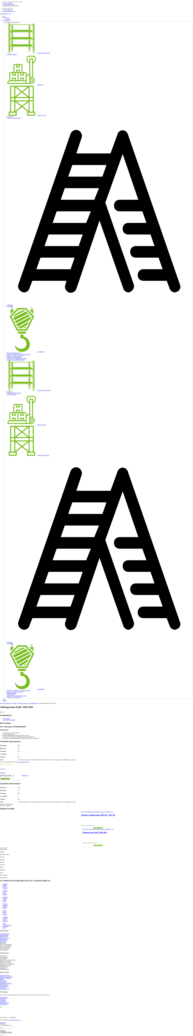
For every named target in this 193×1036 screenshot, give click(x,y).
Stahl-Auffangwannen (33, 703)
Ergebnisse (3, 1030)
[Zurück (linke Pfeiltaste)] (0, 1035)
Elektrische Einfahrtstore (6, 983)
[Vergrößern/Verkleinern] (0, 1034)
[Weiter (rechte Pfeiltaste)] (2, 1035)
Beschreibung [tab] (6, 718)
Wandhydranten (4, 939)
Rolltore (2, 979)
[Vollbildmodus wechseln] (2, 1034)
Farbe (1, 775)
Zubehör (14, 703)
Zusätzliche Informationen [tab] (9, 720)
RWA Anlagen (3, 940)
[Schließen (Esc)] (5, 1034)
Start (1, 703)
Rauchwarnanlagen (4, 937)
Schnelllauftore (3, 981)
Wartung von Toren (4, 989)
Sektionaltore (3, 982)
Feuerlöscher (3, 942)
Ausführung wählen (98, 828)
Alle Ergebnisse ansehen (6, 1032)
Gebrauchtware (3, 1004)
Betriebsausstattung (4, 1003)
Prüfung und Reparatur (5, 978)
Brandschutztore (4, 936)
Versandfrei (2, 772)
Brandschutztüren (4, 935)
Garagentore (3, 987)
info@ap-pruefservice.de (14, 1020)
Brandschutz (3, 998)
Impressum (2, 1022)
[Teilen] (3, 1034)
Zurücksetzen (25, 775)
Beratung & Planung (5, 975)
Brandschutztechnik (4, 933)
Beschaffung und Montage (6, 976)
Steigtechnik (3, 1001)
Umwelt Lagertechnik (22, 703)
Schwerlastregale (7, 703)
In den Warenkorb (5, 778)
